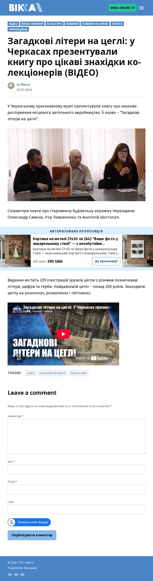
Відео (13, 24)
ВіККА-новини (32, 24)
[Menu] (142, 8)
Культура (54, 24)
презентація (78, 373)
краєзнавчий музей (52, 373)
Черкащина (18, 29)
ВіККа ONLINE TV (123, 8)
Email (12, 482)
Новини (72, 24)
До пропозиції (106, 261)
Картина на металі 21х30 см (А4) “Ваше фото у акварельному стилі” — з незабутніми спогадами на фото (75, 241)
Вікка (25, 84)
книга (31, 373)
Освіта (117, 24)
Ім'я (11, 462)
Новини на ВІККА (95, 24)
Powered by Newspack (22, 568)
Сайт (11, 502)
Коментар (16, 416)
